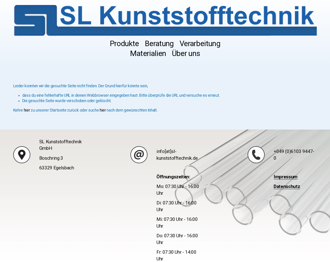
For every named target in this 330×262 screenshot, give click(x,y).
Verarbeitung (200, 43)
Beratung (159, 43)
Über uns (186, 53)
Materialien (148, 53)
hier (27, 110)
